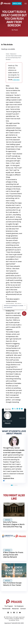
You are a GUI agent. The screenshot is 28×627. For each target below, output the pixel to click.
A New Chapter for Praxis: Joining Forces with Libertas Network (13, 554)
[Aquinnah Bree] (4, 480)
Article (7, 520)
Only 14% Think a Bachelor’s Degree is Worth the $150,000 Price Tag (14, 524)
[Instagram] (17, 612)
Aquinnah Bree (8, 478)
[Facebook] (14, 612)
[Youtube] (20, 612)
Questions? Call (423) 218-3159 (14, 623)
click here (16, 80)
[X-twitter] (11, 612)
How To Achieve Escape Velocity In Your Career (12, 584)
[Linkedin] (8, 612)
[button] (25, 3)
